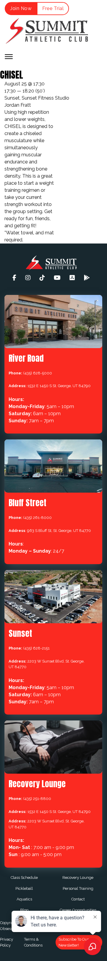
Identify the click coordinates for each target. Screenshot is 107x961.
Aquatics (24, 899)
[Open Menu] (9, 56)
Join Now (21, 8)
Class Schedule (24, 877)
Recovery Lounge (77, 877)
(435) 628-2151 (36, 648)
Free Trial (53, 8)
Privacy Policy (6, 942)
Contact (78, 899)
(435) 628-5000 (37, 373)
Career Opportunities (78, 910)
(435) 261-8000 (37, 517)
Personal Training (78, 888)
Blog (24, 910)
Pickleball (24, 888)
